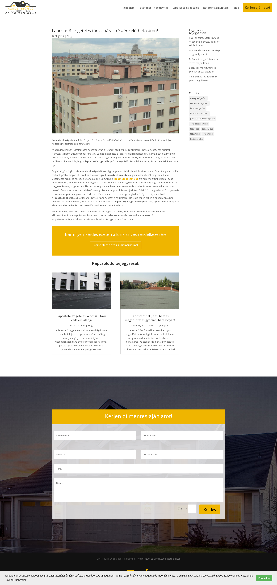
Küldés (210, 509)
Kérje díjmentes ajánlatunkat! (115, 245)
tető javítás (208, 133)
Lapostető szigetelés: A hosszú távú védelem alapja (81, 318)
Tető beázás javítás (199, 123)
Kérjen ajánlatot (257, 7)
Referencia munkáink (216, 7)
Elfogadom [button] (264, 578)
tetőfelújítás (207, 129)
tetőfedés (194, 129)
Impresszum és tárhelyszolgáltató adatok (158, 558)
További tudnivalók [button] (15, 580)
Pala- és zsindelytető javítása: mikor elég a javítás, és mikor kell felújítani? (204, 41)
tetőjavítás (195, 133)
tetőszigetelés (196, 139)
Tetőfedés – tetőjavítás (153, 7)
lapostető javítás (197, 108)
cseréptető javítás (198, 98)
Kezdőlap (128, 7)
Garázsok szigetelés (199, 103)
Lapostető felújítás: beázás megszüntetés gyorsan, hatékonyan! (150, 318)
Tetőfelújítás (161, 325)
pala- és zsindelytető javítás (202, 118)
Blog (236, 7)
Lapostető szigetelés (185, 7)
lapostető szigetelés (199, 113)
